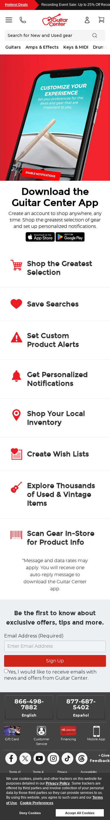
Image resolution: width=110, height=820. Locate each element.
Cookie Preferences (36, 803)
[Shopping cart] (101, 19)
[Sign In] (87, 19)
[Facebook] (11, 758)
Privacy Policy (58, 783)
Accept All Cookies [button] (79, 813)
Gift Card (12, 739)
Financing (68, 739)
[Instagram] (53, 758)
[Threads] (81, 758)
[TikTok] (67, 758)
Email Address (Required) (34, 636)
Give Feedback (100, 758)
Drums (100, 47)
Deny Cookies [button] (30, 813)
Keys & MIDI (75, 47)
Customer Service (41, 742)
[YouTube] (39, 758)
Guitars (13, 47)
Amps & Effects (42, 47)
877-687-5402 (81, 704)
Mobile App (96, 739)
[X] (25, 758)
